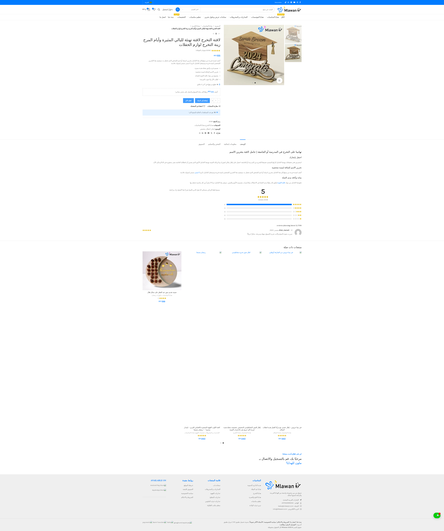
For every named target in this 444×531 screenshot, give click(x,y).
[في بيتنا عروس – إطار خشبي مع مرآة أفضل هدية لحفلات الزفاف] (282, 338)
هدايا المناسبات (207, 26)
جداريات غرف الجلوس (212, 501)
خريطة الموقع (188, 485)
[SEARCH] (178, 9)
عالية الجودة (281, 183)
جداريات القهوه (200, 433)
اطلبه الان (188, 100)
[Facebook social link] (300, 2)
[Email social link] (208, 133)
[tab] (243, 142)
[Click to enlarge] (279, 80)
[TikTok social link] (285, 2)
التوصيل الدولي (291, 525)
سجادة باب (216, 485)
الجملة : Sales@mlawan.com (288, 506)
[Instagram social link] (297, 2)
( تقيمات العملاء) (203, 50)
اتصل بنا (293, 522)
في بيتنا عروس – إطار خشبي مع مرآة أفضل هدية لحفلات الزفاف (282, 428)
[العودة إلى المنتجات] (216, 33)
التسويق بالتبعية (188, 489)
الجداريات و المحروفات (212, 433)
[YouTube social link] (294, 2)
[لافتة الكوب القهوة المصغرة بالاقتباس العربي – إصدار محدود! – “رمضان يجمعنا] (202, 338)
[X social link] (211, 133)
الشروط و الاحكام (187, 497)
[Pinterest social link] (291, 2)
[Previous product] (219, 33)
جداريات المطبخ (215, 497)
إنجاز (213, 129)
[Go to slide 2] (252, 82)
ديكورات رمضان (157, 295)
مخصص (202, 129)
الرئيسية (217, 26)
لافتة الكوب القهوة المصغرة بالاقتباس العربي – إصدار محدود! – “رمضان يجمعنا (202, 428)
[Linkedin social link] (202, 133)
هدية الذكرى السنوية (254, 485)
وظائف (282, 525)
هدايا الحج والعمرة (255, 497)
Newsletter (278, 2)
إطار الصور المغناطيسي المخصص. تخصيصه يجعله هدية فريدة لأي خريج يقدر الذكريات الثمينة (242, 428)
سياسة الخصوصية (187, 493)
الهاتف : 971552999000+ (290, 503)
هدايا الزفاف (277, 433)
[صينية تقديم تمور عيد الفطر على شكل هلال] (162, 270)
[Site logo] (289, 9)
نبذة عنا (299, 522)
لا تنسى (197, 173)
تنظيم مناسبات (256, 501)
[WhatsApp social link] (288, 2)
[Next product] (213, 33)
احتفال (208, 129)
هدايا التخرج (196, 26)
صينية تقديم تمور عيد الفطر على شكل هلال (162, 292)
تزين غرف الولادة (255, 505)
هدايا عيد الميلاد (256, 489)
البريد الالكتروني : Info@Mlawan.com (286, 509)
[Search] (159, 9)
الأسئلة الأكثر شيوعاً (256, 522)
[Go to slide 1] (255, 82)
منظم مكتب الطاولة (213, 505)
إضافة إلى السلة (202, 100)
